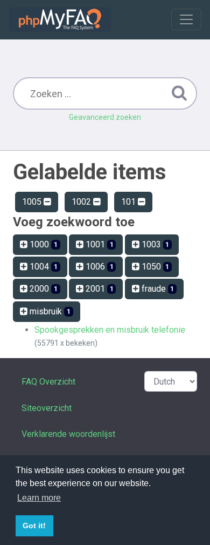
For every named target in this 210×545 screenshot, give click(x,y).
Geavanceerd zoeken (105, 117)
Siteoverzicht (47, 408)
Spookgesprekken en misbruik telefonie (109, 330)
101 (129, 202)
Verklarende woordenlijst (68, 434)
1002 (82, 202)
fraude (156, 289)
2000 (42, 289)
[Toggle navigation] (186, 19)
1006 (98, 266)
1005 (33, 202)
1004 (42, 266)
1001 (98, 244)
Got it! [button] (34, 525)
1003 (154, 244)
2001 (98, 289)
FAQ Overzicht (48, 381)
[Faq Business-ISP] (60, 19)
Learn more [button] (39, 497)
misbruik (49, 311)
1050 (154, 266)
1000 (42, 244)
